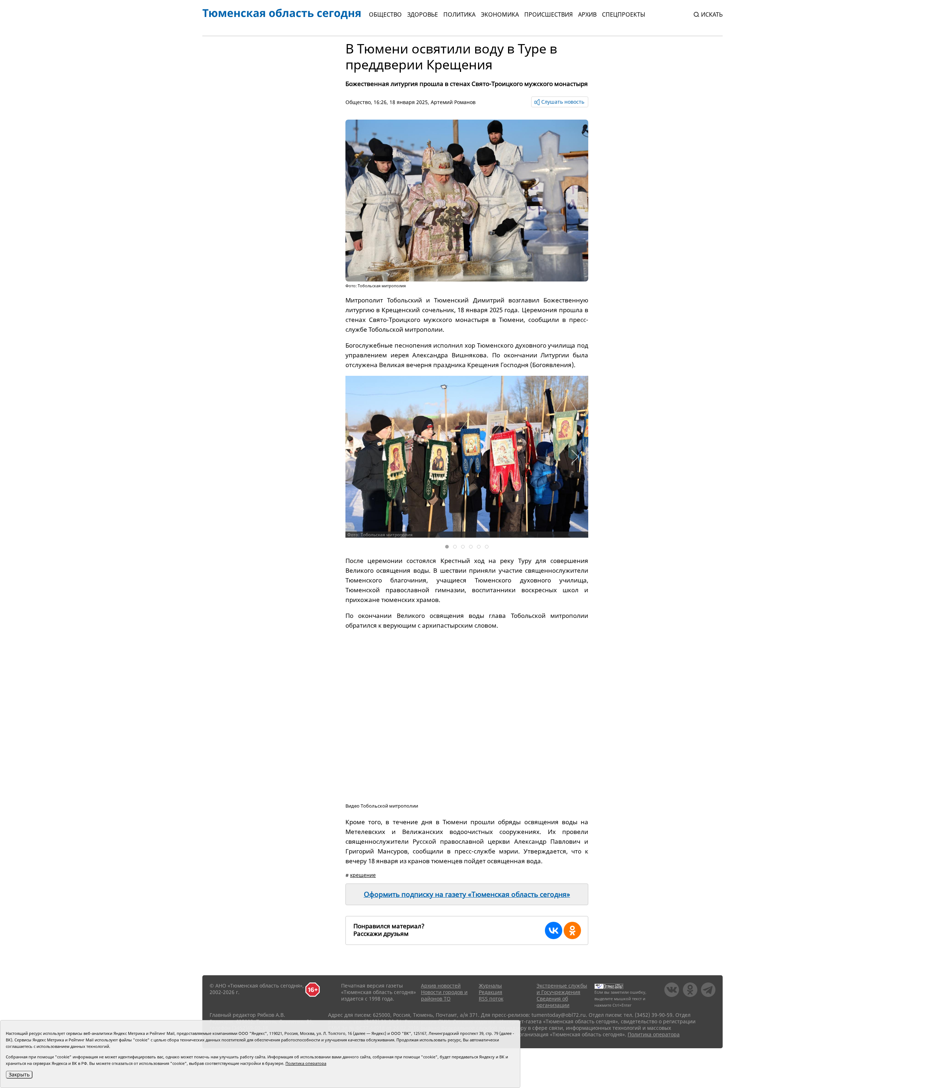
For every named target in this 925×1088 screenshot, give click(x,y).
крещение (363, 875)
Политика (459, 14)
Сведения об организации (553, 1002)
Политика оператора (654, 1034)
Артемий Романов (453, 102)
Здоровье (422, 14)
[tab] (447, 547)
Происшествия (548, 14)
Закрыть (19, 1074)
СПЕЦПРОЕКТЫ (623, 14)
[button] (575, 457)
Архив (587, 14)
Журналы (490, 985)
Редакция (490, 992)
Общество (385, 14)
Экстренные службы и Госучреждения (562, 988)
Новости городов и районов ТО (444, 995)
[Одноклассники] (572, 930)
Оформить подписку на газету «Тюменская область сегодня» (467, 894)
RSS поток (491, 998)
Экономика (500, 14)
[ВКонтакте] (553, 930)
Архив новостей (441, 985)
